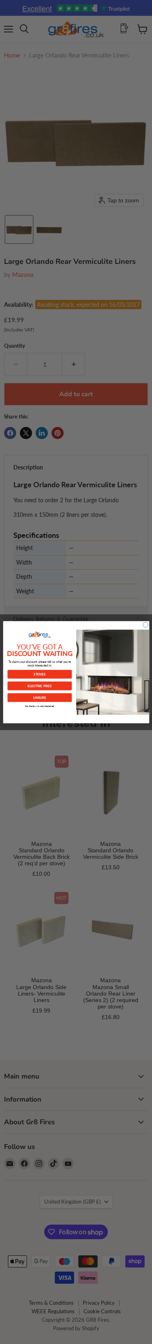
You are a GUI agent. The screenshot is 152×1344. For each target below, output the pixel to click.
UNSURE (39, 697)
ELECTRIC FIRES (39, 686)
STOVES (39, 674)
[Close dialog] (145, 624)
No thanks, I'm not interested (39, 706)
